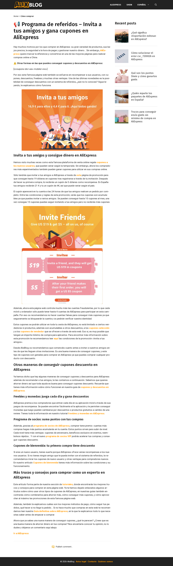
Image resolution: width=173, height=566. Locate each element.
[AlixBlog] (28, 4)
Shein (129, 5)
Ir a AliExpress (21, 533)
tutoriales (67, 484)
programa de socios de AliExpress (51, 425)
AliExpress (115, 5)
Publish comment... (64, 546)
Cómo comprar (27, 16)
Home (16, 16)
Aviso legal (81, 561)
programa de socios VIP (58, 436)
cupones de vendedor (32, 331)
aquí (56, 338)
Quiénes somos (105, 561)
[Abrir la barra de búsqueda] (155, 4)
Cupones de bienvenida (45, 462)
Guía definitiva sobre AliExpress (51, 511)
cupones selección (99, 328)
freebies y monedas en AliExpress (86, 413)
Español (141, 5)
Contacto (92, 561)
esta (78, 175)
